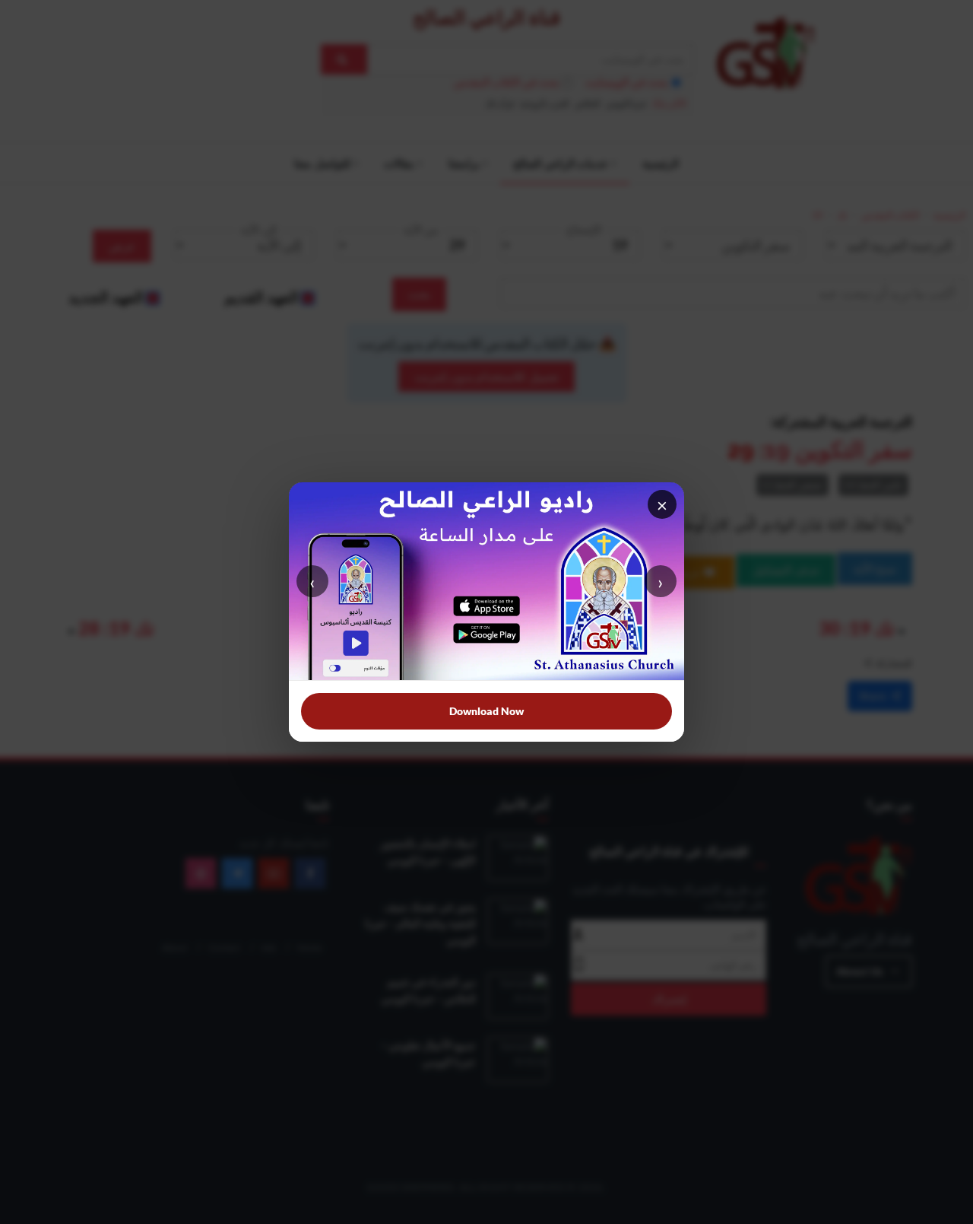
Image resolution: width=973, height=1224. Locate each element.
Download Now (486, 710)
